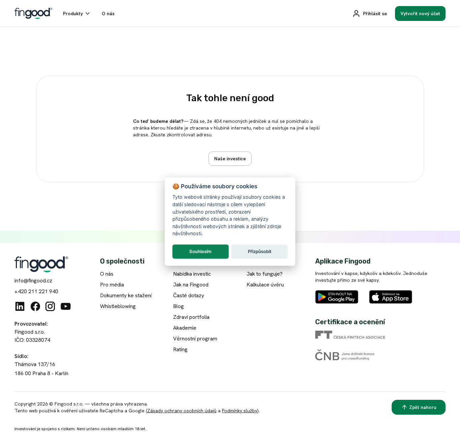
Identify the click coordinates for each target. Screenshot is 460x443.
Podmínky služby (239, 411)
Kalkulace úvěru (265, 284)
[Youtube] (65, 306)
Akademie (184, 327)
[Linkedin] (19, 306)
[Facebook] (35, 306)
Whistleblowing (118, 306)
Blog (178, 306)
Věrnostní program (195, 338)
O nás (106, 273)
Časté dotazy (188, 295)
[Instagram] (50, 306)
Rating (180, 349)
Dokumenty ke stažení (126, 295)
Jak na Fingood (190, 284)
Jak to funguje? (265, 273)
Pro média (112, 284)
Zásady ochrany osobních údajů (182, 411)
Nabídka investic (192, 273)
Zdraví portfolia (191, 317)
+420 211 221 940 (36, 291)
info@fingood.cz (33, 280)
